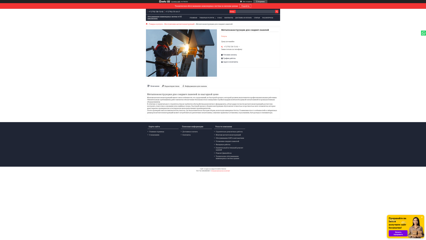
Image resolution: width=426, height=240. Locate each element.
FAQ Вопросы (267, 18)
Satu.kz (223, 169)
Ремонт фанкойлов (224, 153)
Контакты (228, 18)
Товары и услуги (206, 18)
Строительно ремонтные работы (229, 132)
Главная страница (156, 132)
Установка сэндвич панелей (227, 141)
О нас (219, 18)
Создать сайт (175, 1)
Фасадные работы (223, 144)
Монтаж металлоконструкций (228, 135)
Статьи (257, 18)
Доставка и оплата (243, 18)
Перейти (245, 6)
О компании (154, 135)
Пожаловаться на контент (220, 171)
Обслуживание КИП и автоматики (230, 138)
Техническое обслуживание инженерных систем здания (227, 157)
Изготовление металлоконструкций (179, 24)
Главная (193, 18)
